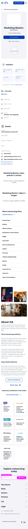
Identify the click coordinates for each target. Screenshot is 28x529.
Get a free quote (14, 37)
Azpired (4, 249)
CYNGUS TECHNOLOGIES (9, 257)
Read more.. (4, 94)
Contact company (6, 163)
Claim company (18, 84)
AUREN (4, 236)
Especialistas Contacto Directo (10, 232)
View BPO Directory (7, 214)
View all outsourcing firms (11, 9)
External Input (6, 220)
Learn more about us (14, 380)
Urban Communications (8, 277)
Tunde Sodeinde (5, 132)
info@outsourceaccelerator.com (11, 513)
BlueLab (4, 261)
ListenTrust (5, 273)
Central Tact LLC (6, 269)
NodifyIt (4, 224)
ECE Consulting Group (8, 245)
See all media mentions (12, 394)
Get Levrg (5, 253)
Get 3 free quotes (19, 2)
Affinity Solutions (7, 228)
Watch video (14, 385)
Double (4, 265)
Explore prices (21, 477)
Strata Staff (5, 240)
